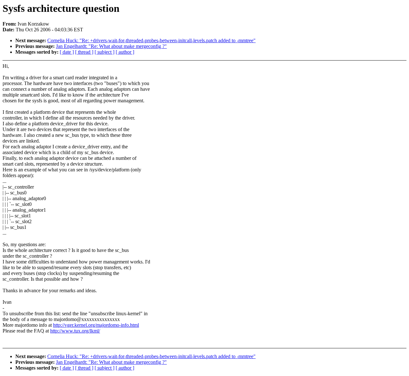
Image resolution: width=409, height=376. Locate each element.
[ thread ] (84, 52)
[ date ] (67, 52)
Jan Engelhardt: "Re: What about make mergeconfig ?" (111, 46)
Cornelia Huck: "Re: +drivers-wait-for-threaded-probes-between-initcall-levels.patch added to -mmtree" (151, 40)
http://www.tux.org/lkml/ (75, 330)
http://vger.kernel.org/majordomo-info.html (96, 325)
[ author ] (125, 52)
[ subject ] (104, 52)
